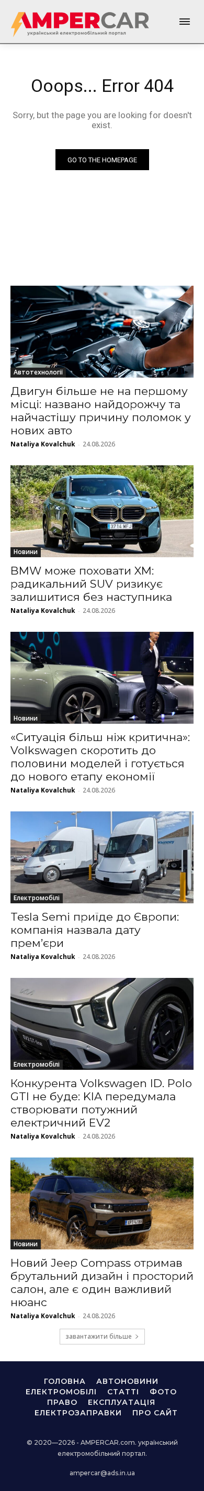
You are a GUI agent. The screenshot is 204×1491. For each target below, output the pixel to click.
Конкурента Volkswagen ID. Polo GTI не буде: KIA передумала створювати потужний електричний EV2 (101, 1103)
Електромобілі (37, 897)
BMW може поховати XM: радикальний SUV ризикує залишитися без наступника (91, 583)
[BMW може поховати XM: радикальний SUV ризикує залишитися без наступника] (102, 511)
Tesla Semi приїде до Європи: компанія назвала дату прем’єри (94, 930)
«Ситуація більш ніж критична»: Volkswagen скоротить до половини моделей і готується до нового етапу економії (100, 757)
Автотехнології (38, 372)
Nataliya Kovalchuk (42, 444)
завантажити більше (98, 1336)
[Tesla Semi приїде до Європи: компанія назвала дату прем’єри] (102, 857)
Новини (26, 551)
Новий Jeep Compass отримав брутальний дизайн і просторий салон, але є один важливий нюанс (102, 1282)
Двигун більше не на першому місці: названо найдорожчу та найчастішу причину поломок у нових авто (100, 410)
